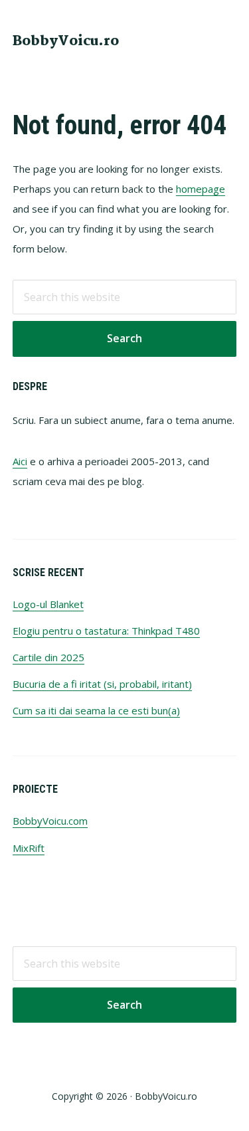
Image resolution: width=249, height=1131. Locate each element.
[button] (227, 39)
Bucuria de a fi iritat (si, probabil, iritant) (102, 683)
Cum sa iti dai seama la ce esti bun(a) (96, 710)
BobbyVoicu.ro (66, 41)
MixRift (28, 848)
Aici (20, 461)
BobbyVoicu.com (50, 820)
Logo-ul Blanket (48, 604)
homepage (200, 188)
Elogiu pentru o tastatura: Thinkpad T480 (106, 630)
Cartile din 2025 (48, 657)
